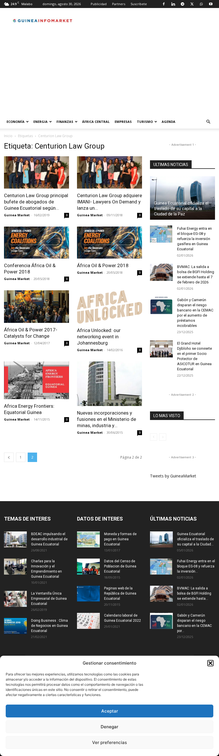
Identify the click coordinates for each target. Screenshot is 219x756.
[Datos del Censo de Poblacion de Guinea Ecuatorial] (88, 567)
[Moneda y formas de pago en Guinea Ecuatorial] (88, 539)
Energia (40, 121)
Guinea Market (17, 215)
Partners (118, 4)
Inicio (8, 135)
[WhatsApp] (201, 4)
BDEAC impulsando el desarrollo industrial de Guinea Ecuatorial (49, 539)
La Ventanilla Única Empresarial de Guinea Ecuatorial (49, 598)
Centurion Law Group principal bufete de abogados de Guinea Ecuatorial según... (36, 202)
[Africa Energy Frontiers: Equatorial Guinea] (36, 380)
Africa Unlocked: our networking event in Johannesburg (99, 336)
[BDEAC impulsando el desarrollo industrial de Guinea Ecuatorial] (15, 539)
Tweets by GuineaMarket (173, 476)
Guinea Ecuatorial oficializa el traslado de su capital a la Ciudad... (195, 539)
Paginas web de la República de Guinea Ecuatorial (120, 593)
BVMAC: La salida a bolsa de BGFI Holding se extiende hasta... (194, 593)
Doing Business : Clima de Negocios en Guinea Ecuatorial (49, 626)
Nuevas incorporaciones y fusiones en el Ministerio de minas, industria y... (106, 419)
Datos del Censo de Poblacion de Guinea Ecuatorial (120, 566)
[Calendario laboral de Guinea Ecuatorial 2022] (88, 621)
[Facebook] (163, 4)
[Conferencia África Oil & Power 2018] (36, 243)
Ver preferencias (109, 742)
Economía (16, 121)
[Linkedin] (173, 4)
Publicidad (99, 4)
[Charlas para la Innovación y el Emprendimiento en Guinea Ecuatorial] (15, 567)
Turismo (145, 121)
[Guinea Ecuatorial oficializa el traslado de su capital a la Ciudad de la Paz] (182, 198)
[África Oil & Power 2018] (109, 243)
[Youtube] (210, 4)
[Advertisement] (109, 72)
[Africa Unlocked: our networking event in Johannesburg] (109, 306)
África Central (96, 121)
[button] (210, 663)
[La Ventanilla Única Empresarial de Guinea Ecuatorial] (15, 599)
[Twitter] (192, 4)
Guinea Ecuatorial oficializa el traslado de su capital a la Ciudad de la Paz (181, 209)
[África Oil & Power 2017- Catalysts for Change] (36, 306)
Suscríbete (139, 4)
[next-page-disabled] (162, 437)
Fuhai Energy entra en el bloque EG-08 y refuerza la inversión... (196, 566)
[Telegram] (182, 4)
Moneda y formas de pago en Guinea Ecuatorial (120, 539)
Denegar (109, 726)
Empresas (123, 121)
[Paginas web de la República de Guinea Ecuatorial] (88, 593)
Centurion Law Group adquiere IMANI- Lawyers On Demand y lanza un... (109, 202)
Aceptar (109, 711)
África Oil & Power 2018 (103, 265)
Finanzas (64, 121)
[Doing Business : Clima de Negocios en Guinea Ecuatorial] (15, 626)
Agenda (168, 121)
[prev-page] (9, 457)
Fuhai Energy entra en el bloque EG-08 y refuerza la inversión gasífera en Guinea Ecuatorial (194, 238)
